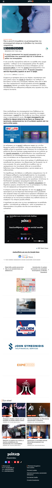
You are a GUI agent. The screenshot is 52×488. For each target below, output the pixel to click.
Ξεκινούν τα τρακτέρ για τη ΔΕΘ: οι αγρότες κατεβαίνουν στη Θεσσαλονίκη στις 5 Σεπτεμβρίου (13, 442)
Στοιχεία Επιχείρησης (33, 480)
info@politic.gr (10, 467)
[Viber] (15, 48)
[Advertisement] (26, 100)
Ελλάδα (4, 437)
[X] (7, 48)
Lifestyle (4, 415)
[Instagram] (10, 48)
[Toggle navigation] (3, 1)
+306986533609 (9, 471)
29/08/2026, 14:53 (6, 445)
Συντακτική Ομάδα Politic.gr (15, 445)
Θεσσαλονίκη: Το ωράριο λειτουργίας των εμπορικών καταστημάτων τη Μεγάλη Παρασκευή (39, 270)
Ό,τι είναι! (9, 415)
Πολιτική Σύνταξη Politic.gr (39, 445)
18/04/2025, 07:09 (9, 51)
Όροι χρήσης (30, 467)
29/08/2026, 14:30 (30, 445)
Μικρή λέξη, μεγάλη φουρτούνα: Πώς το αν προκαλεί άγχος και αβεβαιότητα (14, 269)
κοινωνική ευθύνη (9, 67)
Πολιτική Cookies (32, 470)
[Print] (17, 48)
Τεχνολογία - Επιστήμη (7, 39)
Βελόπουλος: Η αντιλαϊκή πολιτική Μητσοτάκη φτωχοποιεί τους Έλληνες (37, 442)
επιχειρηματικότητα (17, 259)
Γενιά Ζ (7, 259)
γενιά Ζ (8, 54)
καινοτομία (23, 259)
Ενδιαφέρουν (30, 437)
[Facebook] (5, 48)
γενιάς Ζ (26, 67)
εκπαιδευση (11, 259)
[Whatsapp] (12, 48)
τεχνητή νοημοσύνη (29, 54)
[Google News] (22, 48)
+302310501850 (9, 469)
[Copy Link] (19, 48)
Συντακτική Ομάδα (32, 477)
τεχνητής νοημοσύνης (35, 183)
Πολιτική (40, 437)
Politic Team (18, 51)
